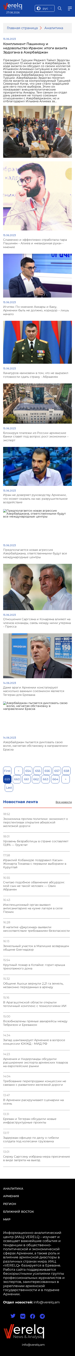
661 (26, 779)
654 (28, 771)
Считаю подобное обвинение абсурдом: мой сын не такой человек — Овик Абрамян (34, 886)
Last (9, 787)
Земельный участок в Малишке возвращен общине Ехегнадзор (36, 947)
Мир (6, 1219)
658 (66, 771)
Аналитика (53, 28)
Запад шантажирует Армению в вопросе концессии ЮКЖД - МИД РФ (34, 1041)
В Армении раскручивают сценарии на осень (33, 1101)
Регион (9, 1204)
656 (47, 771)
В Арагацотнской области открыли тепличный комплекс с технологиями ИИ (34, 1004)
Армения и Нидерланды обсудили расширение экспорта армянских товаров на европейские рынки (35, 1062)
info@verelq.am (33, 1345)
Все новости (64, 802)
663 (45, 779)
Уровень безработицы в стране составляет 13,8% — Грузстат (35, 843)
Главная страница (22, 28)
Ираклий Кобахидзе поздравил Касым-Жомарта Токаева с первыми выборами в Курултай (34, 863)
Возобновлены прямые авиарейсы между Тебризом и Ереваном (35, 1023)
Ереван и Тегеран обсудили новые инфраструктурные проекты (29, 1120)
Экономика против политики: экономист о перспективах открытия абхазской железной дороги (35, 822)
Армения (11, 1196)
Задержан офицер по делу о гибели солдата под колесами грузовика (31, 1139)
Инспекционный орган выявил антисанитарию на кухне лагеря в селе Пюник (33, 908)
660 (17, 779)
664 (55, 779)
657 (57, 771)
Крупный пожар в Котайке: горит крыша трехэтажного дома (34, 966)
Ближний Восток (18, 1212)
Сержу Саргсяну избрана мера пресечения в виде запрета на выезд (36, 1158)
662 (36, 779)
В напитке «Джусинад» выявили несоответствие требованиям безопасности (36, 929)
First (7, 771)
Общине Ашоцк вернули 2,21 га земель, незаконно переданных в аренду (33, 985)
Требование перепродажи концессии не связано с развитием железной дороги (34, 1083)
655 (37, 771)
